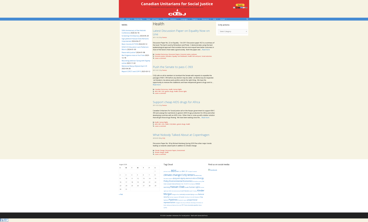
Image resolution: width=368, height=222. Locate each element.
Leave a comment (160, 58)
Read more (206, 50)
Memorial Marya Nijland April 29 (134, 66)
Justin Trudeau (193, 191)
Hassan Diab (177, 186)
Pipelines (173, 199)
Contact (222, 19)
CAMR (167, 124)
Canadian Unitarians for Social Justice (177, 3)
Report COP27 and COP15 (131, 71)
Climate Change (160, 150)
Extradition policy (197, 181)
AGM (214, 19)
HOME (122, 19)
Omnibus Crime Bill (190, 197)
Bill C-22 (179, 171)
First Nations (192, 184)
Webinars (173, 19)
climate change (159, 152)
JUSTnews (155, 19)
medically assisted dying (186, 194)
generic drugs (169, 91)
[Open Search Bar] (247, 19)
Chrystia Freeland (192, 171)
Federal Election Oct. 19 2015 (180, 184)
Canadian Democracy (161, 54)
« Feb (121, 194)
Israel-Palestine (184, 191)
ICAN (170, 191)
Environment (181, 150)
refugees (178, 202)
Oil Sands (181, 197)
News (148, 19)
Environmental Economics (181, 181)
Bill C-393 (161, 91)
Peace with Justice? (129, 52)
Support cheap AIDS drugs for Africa (176, 102)
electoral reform (191, 178)
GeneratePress (202, 215)
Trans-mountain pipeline (191, 205)
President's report (182, 200)
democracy (198, 175)
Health (190, 56)
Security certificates (186, 202)
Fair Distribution (182, 56)
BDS (173, 171)
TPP (183, 205)
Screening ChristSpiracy (131, 36)
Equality (174, 56)
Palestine (197, 197)
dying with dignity (179, 178)
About (128, 19)
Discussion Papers (174, 54)
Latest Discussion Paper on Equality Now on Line (181, 32)
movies (196, 194)
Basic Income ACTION (130, 44)
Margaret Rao (175, 194)
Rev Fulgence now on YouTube (133, 55)
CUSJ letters (172, 124)
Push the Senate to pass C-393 (173, 67)
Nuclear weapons (174, 197)
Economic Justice (186, 54)
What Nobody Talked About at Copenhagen (181, 135)
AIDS (156, 91)
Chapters (195, 19)
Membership (138, 19)
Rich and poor (197, 56)
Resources (205, 19)
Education (169, 56)
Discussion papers (168, 178)
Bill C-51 (185, 171)
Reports (165, 19)
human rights (183, 91)
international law (175, 191)
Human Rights (177, 89)
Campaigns (184, 19)
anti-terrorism (167, 171)
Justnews (194, 54)
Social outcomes (207, 56)
